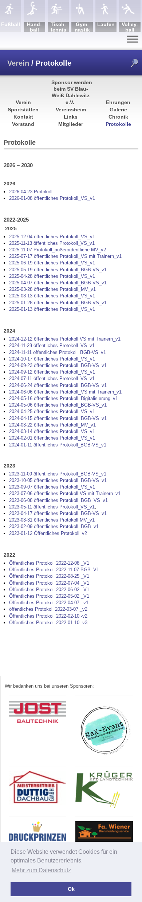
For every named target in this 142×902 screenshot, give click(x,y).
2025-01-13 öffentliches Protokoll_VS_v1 (52, 309)
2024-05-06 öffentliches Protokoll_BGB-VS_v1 (58, 405)
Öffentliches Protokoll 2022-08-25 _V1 (49, 576)
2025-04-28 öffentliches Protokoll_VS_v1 (52, 276)
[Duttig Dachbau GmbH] (37, 804)
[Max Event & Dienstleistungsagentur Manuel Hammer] (104, 756)
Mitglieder (70, 124)
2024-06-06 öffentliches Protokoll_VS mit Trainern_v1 (65, 392)
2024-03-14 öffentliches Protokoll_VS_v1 (52, 431)
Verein (18, 63)
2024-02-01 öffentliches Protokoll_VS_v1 (52, 438)
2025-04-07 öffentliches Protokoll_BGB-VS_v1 (58, 282)
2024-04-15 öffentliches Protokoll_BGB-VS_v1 (58, 418)
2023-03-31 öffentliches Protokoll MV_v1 (52, 520)
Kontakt (23, 117)
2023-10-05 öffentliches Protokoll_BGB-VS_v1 (58, 480)
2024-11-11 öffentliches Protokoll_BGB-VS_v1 (57, 352)
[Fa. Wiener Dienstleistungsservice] (104, 841)
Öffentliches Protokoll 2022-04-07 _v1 (48, 602)
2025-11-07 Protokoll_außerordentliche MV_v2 (57, 249)
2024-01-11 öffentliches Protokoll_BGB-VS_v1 (57, 445)
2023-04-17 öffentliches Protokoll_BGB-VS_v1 (58, 513)
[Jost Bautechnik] (37, 722)
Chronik (118, 117)
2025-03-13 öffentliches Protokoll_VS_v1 (52, 295)
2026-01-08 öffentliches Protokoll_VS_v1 (52, 198)
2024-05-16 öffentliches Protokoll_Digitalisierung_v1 (63, 398)
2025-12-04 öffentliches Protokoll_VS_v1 (52, 236)
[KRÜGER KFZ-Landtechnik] (104, 806)
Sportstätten (23, 109)
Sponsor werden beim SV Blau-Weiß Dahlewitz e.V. (71, 92)
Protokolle (118, 124)
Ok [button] (71, 889)
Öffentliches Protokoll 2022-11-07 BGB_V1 (54, 569)
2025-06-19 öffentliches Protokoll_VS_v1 (52, 262)
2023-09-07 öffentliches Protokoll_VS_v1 (52, 487)
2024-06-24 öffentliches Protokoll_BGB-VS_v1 (58, 385)
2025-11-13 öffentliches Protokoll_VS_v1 (52, 243)
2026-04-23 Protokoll (30, 191)
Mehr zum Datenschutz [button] (41, 870)
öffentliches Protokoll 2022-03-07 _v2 (48, 609)
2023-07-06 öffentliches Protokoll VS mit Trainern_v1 (65, 493)
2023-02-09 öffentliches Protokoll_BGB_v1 (54, 526)
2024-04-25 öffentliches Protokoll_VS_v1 (52, 411)
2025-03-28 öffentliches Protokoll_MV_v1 (52, 289)
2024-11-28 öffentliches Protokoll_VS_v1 (52, 345)
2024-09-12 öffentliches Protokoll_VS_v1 (52, 372)
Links (71, 117)
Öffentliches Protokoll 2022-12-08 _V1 (49, 563)
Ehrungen (118, 102)
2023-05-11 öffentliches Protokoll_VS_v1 (52, 507)
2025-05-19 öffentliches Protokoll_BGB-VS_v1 (58, 269)
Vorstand (23, 124)
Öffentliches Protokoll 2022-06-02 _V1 (49, 589)
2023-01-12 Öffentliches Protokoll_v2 (48, 533)
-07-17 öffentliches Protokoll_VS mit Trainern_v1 (70, 256)
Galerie (118, 109)
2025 (14, 256)
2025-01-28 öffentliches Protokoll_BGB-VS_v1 (58, 302)
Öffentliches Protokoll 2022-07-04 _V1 (49, 583)
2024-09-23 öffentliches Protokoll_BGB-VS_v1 (58, 365)
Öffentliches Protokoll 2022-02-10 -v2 (48, 616)
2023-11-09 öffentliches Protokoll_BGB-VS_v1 (57, 474)
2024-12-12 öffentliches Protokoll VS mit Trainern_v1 (65, 339)
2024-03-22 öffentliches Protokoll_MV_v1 (52, 425)
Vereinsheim (71, 109)
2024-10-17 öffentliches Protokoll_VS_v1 (52, 359)
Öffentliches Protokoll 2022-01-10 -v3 (48, 622)
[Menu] (132, 39)
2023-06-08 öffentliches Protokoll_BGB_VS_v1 (58, 500)
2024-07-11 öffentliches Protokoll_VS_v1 (52, 378)
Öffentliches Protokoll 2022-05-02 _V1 (49, 596)
